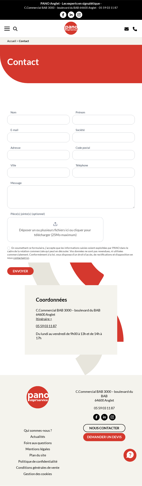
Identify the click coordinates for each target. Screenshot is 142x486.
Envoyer (20, 271)
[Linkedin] (71, 14)
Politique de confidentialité (37, 461)
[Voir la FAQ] (130, 455)
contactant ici (21, 257)
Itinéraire (43, 319)
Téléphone (82, 165)
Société (80, 130)
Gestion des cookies (37, 474)
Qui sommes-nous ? (38, 430)
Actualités (37, 436)
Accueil (11, 41)
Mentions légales (38, 449)
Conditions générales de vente (37, 467)
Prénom (80, 112)
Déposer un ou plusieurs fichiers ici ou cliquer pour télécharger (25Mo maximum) (55, 232)
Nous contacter (104, 428)
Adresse (16, 147)
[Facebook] (63, 14)
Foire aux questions (38, 443)
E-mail (14, 130)
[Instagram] (79, 14)
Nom (13, 112)
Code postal (83, 147)
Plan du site (37, 455)
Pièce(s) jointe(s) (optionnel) (28, 213)
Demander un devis (104, 437)
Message (16, 183)
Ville (13, 165)
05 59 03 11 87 (108, 7)
